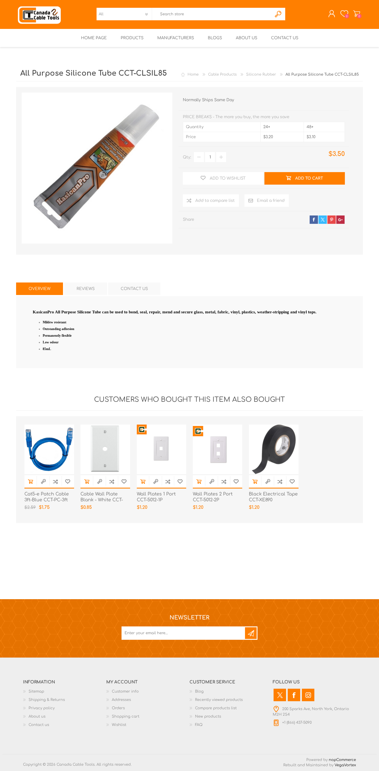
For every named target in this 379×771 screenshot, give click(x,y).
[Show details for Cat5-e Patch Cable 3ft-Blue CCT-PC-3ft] (49, 449)
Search (278, 14)
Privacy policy (42, 708)
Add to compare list (215, 201)
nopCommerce (342, 760)
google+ (340, 219)
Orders (118, 708)
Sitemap (36, 691)
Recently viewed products (219, 700)
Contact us (39, 725)
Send (251, 633)
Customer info (125, 691)
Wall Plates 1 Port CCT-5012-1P (156, 497)
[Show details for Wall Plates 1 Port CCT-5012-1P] (161, 449)
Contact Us (134, 289)
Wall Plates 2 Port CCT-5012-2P (213, 497)
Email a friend (271, 201)
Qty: (187, 157)
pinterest (331, 219)
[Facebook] (294, 695)
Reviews (86, 289)
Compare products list (216, 708)
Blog (199, 691)
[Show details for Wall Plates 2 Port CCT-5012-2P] (217, 449)
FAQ (199, 725)
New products (208, 716)
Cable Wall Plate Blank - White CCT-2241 (101, 500)
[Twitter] (280, 695)
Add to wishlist (68, 481)
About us (37, 716)
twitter (323, 219)
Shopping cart (356, 14)
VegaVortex (345, 765)
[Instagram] (308, 695)
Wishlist (119, 725)
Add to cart (30, 481)
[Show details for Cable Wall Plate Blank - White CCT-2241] (105, 449)
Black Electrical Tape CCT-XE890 (273, 497)
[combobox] (212, 14)
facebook (314, 219)
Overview (39, 289)
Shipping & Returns (47, 700)
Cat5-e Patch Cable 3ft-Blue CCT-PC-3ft (46, 497)
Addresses (121, 700)
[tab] (39, 288)
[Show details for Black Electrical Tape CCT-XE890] (274, 449)
